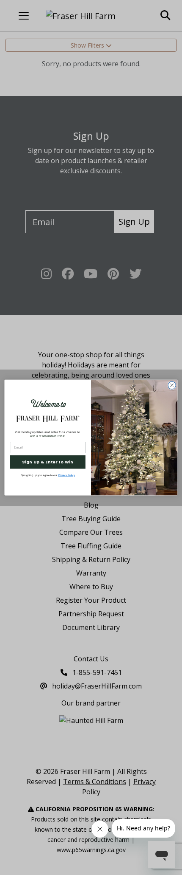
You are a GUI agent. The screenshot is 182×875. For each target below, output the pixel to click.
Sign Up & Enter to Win (47, 462)
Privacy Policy (66, 475)
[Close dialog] (172, 385)
